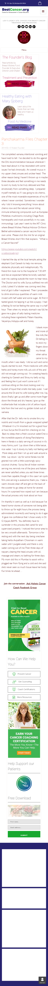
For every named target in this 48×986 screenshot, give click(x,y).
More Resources (24, 697)
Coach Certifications (26, 689)
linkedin (30, 26)
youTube (26, 26)
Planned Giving (12, 936)
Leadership (10, 879)
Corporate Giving (13, 931)
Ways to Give (11, 927)
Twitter (22, 26)
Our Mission (10, 875)
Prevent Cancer (24, 674)
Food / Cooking (12, 905)
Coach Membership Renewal (19, 969)
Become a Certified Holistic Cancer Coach (22, 963)
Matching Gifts (12, 940)
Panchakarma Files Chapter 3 (24, 141)
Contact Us (10, 871)
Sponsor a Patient (14, 918)
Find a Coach (11, 957)
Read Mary (19, 127)
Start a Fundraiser (14, 922)
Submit (24, 835)
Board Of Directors (14, 884)
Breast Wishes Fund (24, 37)
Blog (7, 897)
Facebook (19, 26)
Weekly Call (10, 866)
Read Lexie (19, 83)
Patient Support (12, 857)
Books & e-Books (13, 901)
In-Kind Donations (14, 944)
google (34, 26)
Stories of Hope (13, 862)
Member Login (12, 973)
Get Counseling (25, 681)
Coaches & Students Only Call (20, 978)
